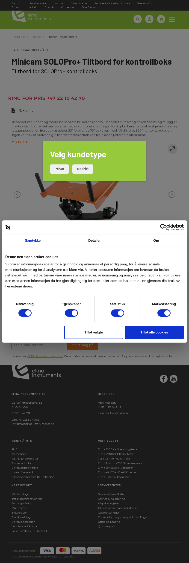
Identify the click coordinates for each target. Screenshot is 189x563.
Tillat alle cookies (154, 332)
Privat (60, 169)
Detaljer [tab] (94, 240)
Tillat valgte (93, 332)
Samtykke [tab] (33, 240)
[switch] (71, 313)
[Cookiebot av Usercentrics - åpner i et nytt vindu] (163, 227)
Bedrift (83, 169)
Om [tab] (156, 240)
